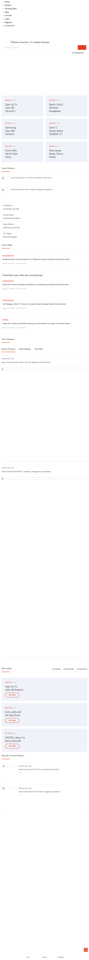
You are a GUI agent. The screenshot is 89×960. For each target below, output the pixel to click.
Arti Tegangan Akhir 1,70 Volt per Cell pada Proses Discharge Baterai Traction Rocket (34, 304)
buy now (12, 695)
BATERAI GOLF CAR (7, 359)
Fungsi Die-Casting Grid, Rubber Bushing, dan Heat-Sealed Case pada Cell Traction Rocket (36, 323)
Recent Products (8, 349)
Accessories (56, 669)
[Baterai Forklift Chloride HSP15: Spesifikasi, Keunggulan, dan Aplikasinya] (6, 190)
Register (8, 22)
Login (7, 19)
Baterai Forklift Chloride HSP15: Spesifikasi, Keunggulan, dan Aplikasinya (32, 189)
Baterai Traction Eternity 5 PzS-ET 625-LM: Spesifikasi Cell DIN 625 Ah (31, 178)
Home (7, 2)
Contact (8, 15)
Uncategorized (8, 256)
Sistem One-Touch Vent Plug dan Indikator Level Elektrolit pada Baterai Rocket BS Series (35, 285)
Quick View (44, 451)
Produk (8, 5)
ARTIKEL (5, 320)
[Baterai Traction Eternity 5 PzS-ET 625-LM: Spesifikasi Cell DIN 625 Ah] (6, 178)
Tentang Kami (11, 9)
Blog (7, 12)
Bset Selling (24, 349)
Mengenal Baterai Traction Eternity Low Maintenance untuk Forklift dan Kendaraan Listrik (35, 259)
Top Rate (38, 349)
